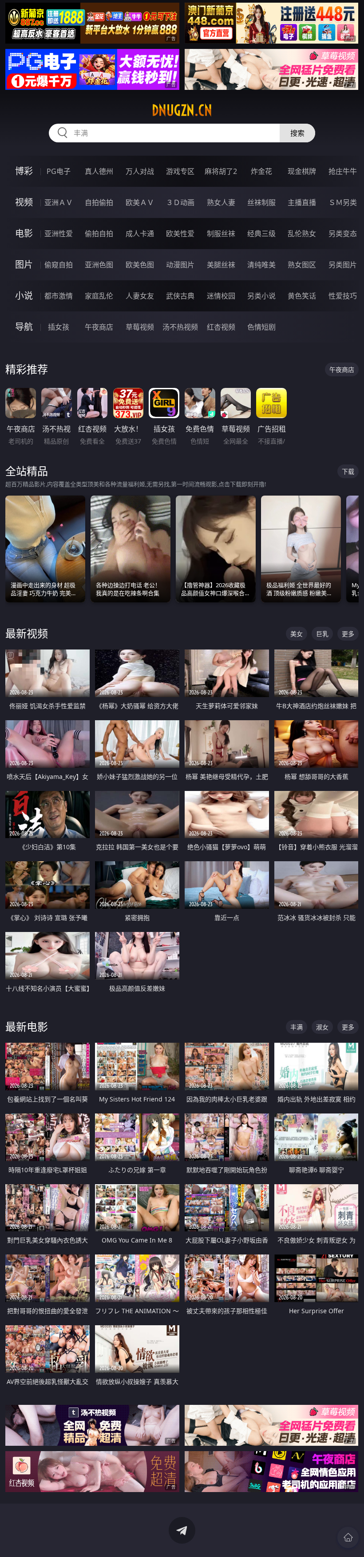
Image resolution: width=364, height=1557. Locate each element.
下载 (348, 471)
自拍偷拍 (99, 202)
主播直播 (302, 202)
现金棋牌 (302, 171)
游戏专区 (180, 171)
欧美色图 (140, 265)
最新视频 (26, 633)
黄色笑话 (302, 296)
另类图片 (342, 265)
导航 (24, 327)
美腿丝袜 (221, 265)
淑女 (322, 1027)
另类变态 (342, 233)
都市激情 (58, 296)
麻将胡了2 (221, 171)
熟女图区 (302, 265)
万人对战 (140, 171)
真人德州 (99, 171)
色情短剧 (261, 327)
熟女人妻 (221, 202)
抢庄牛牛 (342, 171)
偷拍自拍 (99, 233)
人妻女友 (140, 296)
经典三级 (261, 233)
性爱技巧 (342, 296)
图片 (24, 264)
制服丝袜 (221, 233)
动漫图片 (180, 265)
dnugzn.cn (182, 110)
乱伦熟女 (302, 233)
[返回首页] (348, 1537)
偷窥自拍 (58, 265)
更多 (348, 633)
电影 (24, 233)
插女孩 (58, 327)
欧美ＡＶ (140, 202)
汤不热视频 (180, 327)
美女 (296, 633)
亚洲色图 (99, 265)
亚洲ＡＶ (58, 202)
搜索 (297, 133)
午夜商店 (99, 327)
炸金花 (261, 171)
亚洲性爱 (58, 233)
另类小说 (261, 296)
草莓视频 (140, 327)
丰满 (296, 1027)
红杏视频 (221, 327)
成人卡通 (140, 233)
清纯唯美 (261, 265)
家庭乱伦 (99, 296)
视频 (24, 202)
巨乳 (322, 633)
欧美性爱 (180, 233)
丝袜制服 (261, 202)
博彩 (24, 171)
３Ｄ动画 (180, 202)
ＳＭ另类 (342, 202)
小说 (24, 296)
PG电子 (59, 171)
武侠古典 (180, 296)
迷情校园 (221, 296)
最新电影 (26, 1026)
